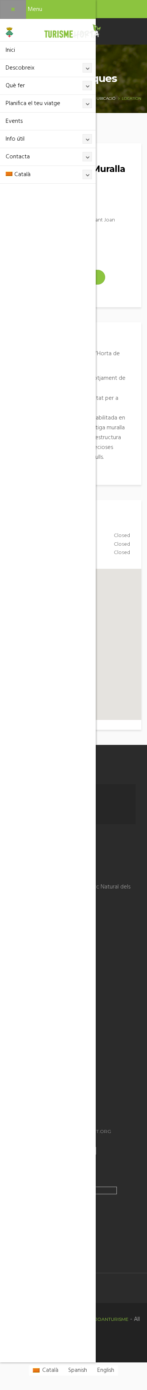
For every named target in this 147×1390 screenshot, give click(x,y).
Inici (10, 50)
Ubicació (105, 98)
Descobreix (20, 68)
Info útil (15, 139)
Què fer (15, 86)
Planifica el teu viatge (33, 103)
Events (14, 121)
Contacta (18, 157)
